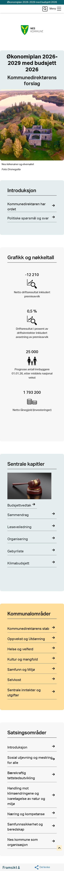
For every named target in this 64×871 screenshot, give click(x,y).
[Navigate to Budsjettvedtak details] (32, 487)
